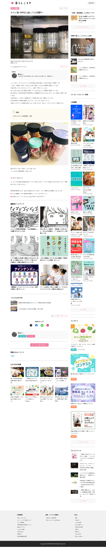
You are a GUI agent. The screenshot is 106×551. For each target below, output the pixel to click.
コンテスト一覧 (83, 442)
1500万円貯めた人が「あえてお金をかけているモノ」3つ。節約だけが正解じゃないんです (37, 190)
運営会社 (19, 534)
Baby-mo (77, 531)
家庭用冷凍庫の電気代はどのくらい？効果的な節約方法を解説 (34, 302)
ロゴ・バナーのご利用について (24, 520)
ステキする (64, 66)
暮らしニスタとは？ (21, 517)
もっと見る (83, 86)
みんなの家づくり (79, 524)
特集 (76, 517)
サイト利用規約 (20, 522)
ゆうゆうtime (78, 534)
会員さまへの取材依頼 (51, 517)
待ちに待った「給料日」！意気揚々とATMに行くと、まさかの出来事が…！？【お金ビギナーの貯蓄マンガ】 (54, 231)
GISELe (77, 529)
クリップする (64, 8)
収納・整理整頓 (14, 8)
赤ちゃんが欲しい (79, 536)
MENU (92, 3)
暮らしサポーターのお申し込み (53, 520)
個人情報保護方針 (21, 536)
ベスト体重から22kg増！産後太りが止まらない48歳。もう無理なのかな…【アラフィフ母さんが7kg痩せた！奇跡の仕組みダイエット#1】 (24, 260)
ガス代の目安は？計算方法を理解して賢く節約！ (31, 309)
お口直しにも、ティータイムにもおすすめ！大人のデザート (28, 196)
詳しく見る (30, 336)
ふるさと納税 (78, 522)
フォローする (22, 336)
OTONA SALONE (79, 527)
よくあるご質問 (20, 529)
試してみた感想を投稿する (39, 345)
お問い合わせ (20, 531)
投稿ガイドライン (21, 527)
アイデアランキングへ (83, 27)
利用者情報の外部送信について (24, 524)
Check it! (77, 520)
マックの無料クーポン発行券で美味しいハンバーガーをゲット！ (30, 193)
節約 (13, 356)
